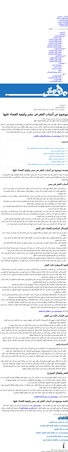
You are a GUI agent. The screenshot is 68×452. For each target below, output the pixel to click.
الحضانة (62, 34)
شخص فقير (36, 405)
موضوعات (61, 63)
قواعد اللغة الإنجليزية (54, 77)
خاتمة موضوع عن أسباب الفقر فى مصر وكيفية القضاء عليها (46, 164)
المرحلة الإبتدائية (60, 36)
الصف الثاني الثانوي (55, 59)
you (64, 446)
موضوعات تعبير (56, 65)
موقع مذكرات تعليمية (59, 451)
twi (64, 444)
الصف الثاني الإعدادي (54, 52)
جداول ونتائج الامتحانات (54, 72)
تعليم (59, 70)
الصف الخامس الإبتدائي (54, 45)
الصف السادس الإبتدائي (54, 47)
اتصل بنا (43, 451)
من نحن (66, 451)
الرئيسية (62, 32)
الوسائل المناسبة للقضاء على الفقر (53, 153)
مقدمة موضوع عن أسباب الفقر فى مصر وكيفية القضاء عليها (45, 148)
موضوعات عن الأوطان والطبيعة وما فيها (60, 414)
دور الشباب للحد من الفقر (56, 159)
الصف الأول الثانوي (55, 57)
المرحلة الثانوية (60, 56)
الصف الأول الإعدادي (55, 50)
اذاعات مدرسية (56, 68)
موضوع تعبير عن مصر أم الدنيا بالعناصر (46, 396)
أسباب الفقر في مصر (57, 151)
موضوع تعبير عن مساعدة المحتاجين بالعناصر (47, 136)
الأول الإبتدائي (57, 37)
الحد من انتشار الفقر (26, 408)
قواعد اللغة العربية (55, 81)
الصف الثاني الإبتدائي (55, 39)
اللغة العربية (57, 79)
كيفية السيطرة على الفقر (56, 156)
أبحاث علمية (57, 66)
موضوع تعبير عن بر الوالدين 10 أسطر (50, 311)
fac (64, 443)
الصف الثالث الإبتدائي (54, 41)
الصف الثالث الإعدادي (54, 54)
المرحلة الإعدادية (59, 48)
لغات (63, 74)
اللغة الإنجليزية (56, 76)
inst (64, 447)
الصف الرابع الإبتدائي (55, 43)
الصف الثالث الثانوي (55, 61)
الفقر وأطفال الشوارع (57, 161)
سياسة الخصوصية (49, 451)
